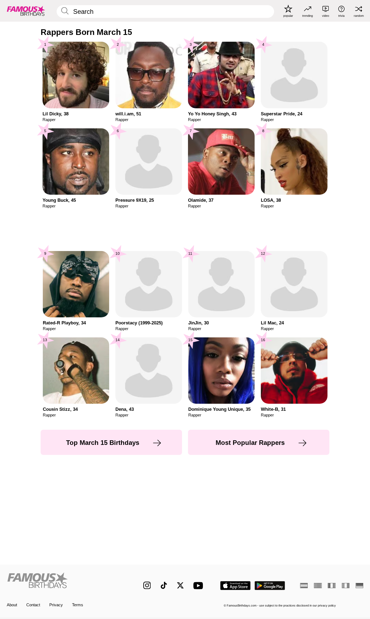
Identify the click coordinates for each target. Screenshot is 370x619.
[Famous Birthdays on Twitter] (180, 585)
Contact (33, 605)
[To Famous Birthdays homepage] (26, 11)
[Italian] (345, 585)
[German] (359, 585)
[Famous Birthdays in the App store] (235, 585)
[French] (331, 585)
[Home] (64, 581)
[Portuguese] (318, 585)
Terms (77, 605)
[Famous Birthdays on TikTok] (164, 585)
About (12, 605)
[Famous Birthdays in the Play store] (270, 585)
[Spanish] (304, 585)
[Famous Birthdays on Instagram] (147, 585)
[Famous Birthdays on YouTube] (199, 586)
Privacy (56, 605)
